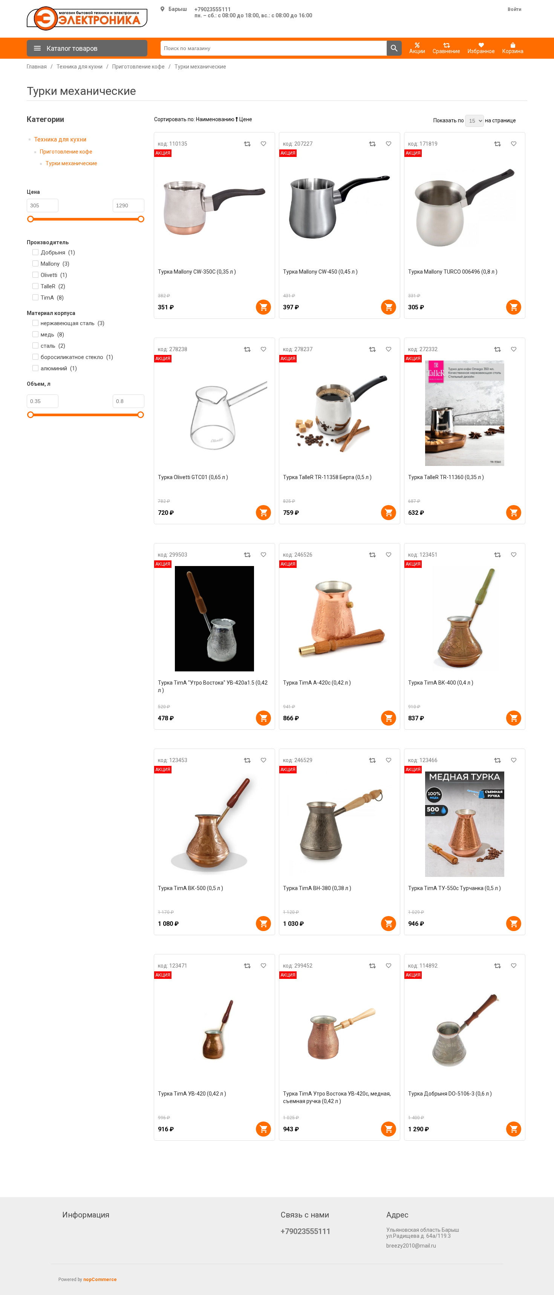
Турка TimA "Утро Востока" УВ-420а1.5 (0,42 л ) (213, 686)
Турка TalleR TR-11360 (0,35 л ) (446, 477)
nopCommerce (100, 1279)
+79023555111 (212, 9)
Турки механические (71, 163)
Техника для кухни (60, 139)
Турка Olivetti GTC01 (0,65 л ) (193, 477)
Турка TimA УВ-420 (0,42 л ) (192, 1094)
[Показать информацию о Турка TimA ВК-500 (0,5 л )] (214, 824)
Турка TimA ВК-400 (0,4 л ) (440, 683)
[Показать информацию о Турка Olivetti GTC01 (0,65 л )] (214, 413)
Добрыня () (58, 252)
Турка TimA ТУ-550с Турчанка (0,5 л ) (454, 888)
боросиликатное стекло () (77, 357)
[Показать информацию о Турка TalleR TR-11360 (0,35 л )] (464, 413)
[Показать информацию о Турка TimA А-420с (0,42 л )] (339, 618)
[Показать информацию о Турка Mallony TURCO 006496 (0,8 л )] (464, 207)
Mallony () (55, 263)
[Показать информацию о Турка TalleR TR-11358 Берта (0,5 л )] (339, 413)
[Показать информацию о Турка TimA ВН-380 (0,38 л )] (339, 824)
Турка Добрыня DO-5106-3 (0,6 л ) (450, 1094)
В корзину (263, 307)
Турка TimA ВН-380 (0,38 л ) (317, 888)
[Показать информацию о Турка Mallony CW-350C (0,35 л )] (214, 207)
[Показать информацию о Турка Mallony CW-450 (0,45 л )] (339, 207)
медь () (52, 334)
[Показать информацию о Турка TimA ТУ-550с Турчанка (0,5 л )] (464, 824)
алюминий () (59, 368)
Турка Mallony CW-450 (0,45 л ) (320, 272)
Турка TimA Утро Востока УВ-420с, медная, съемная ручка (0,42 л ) (337, 1097)
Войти (514, 9)
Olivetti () (54, 275)
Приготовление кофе (66, 152)
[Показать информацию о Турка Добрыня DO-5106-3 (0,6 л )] (464, 1029)
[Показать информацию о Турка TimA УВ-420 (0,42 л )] (214, 1029)
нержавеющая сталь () (72, 323)
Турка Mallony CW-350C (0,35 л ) (197, 272)
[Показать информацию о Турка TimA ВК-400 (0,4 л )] (464, 618)
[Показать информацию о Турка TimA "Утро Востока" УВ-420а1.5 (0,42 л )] (214, 618)
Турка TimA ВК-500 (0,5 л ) (190, 888)
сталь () (53, 345)
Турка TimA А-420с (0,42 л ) (317, 683)
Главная (37, 67)
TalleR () (53, 286)
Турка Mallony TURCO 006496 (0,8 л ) (452, 272)
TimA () (52, 297)
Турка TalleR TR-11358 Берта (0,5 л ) (327, 477)
